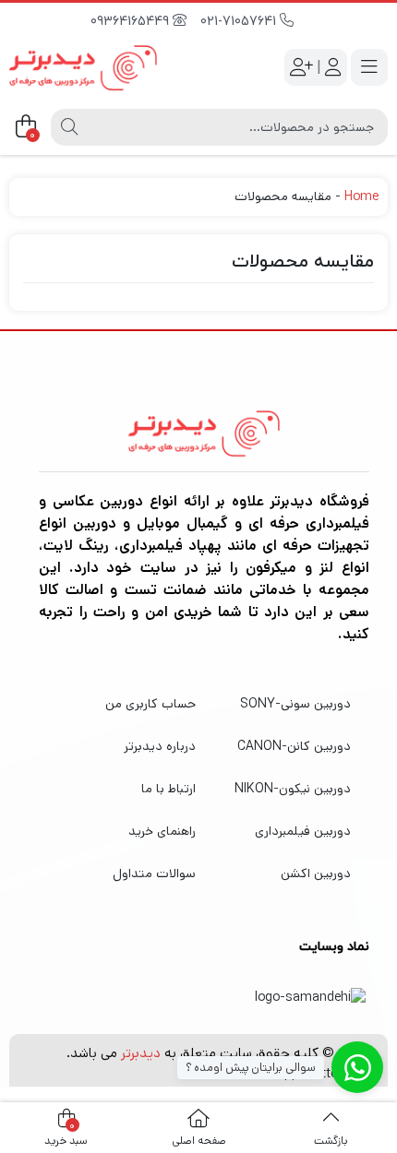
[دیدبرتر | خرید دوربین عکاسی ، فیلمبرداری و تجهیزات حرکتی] (83, 68)
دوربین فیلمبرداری (303, 831)
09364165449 (131, 21)
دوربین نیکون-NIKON (293, 788)
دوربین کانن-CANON (294, 746)
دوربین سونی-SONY (295, 704)
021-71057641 (240, 21)
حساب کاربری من (150, 704)
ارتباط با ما (168, 788)
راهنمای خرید (162, 831)
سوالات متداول (154, 873)
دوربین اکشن (316, 873)
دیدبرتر (141, 1053)
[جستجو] (69, 127)
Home (361, 196)
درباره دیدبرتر (160, 746)
